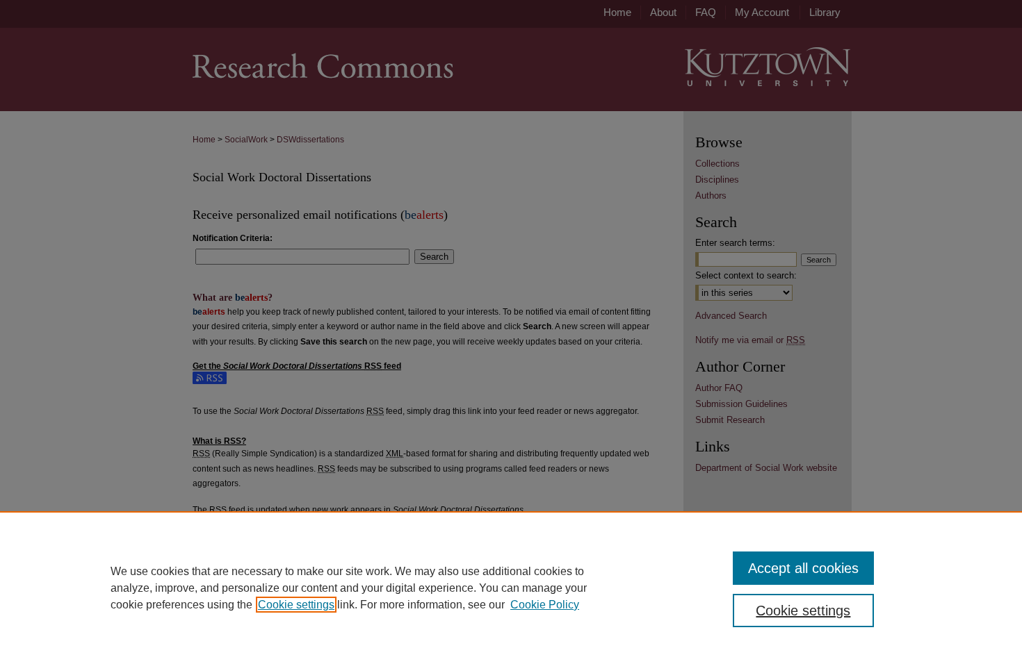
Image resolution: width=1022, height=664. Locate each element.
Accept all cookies (803, 568)
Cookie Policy (544, 605)
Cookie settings (296, 605)
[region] (511, 587)
